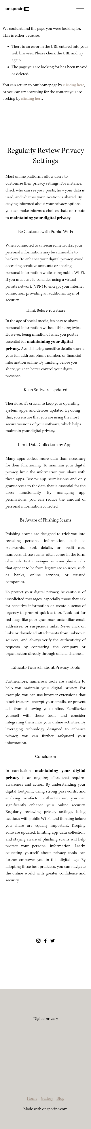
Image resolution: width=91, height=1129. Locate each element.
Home (32, 1098)
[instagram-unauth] (38, 940)
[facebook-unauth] (45, 940)
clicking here (73, 85)
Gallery (47, 1098)
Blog (60, 1098)
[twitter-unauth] (52, 940)
